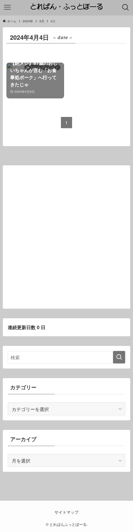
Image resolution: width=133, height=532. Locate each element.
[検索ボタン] (125, 7)
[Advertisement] (66, 237)
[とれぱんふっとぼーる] (66, 7)
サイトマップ (66, 512)
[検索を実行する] (119, 357)
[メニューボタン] (7, 7)
